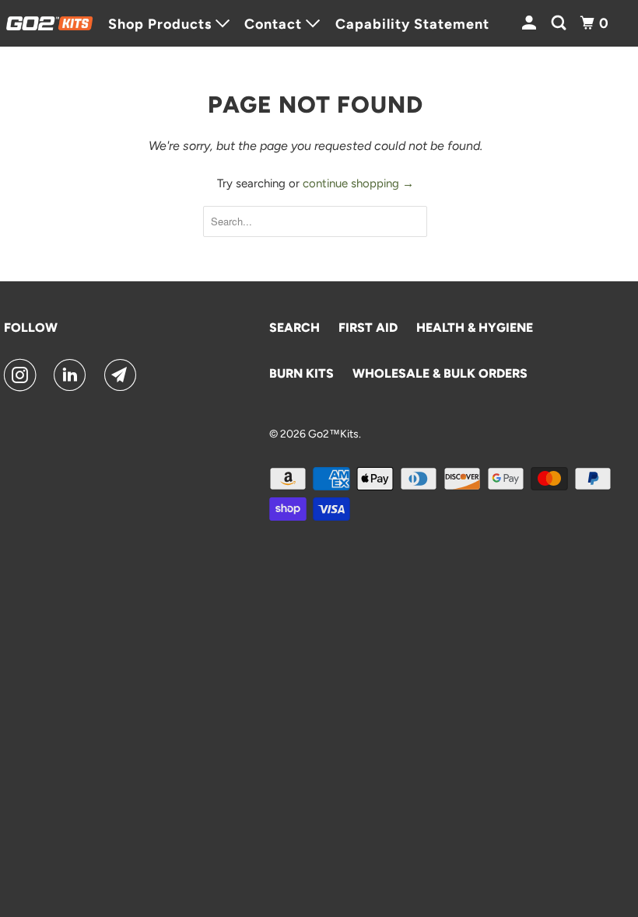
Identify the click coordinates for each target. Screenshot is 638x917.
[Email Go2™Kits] (123, 375)
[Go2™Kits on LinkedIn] (73, 375)
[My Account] (531, 23)
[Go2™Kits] (49, 23)
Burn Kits (301, 373)
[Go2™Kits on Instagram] (23, 375)
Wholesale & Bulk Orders (440, 373)
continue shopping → (358, 183)
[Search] (561, 23)
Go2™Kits (333, 434)
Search (294, 327)
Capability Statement (412, 24)
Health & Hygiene (474, 327)
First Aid (368, 327)
